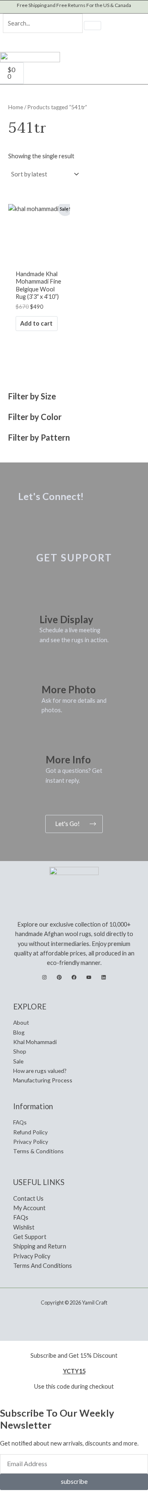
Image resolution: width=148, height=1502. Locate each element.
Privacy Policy (30, 1141)
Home (15, 107)
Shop (19, 1051)
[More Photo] (52, 671)
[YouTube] (88, 977)
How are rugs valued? (40, 1070)
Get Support (29, 1236)
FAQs (20, 1122)
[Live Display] (49, 600)
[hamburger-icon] (137, 65)
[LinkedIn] (103, 977)
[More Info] (56, 741)
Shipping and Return (39, 1246)
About (21, 1022)
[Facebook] (74, 977)
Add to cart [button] (36, 323)
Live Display (66, 619)
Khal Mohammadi (35, 1041)
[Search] (92, 25)
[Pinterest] (59, 977)
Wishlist (24, 1227)
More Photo (69, 689)
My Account (29, 1207)
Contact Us (28, 1198)
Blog (19, 1032)
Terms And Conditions (42, 1265)
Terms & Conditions (38, 1151)
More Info (68, 759)
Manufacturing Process (42, 1080)
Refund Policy (30, 1132)
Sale (18, 1061)
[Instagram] (44, 977)
